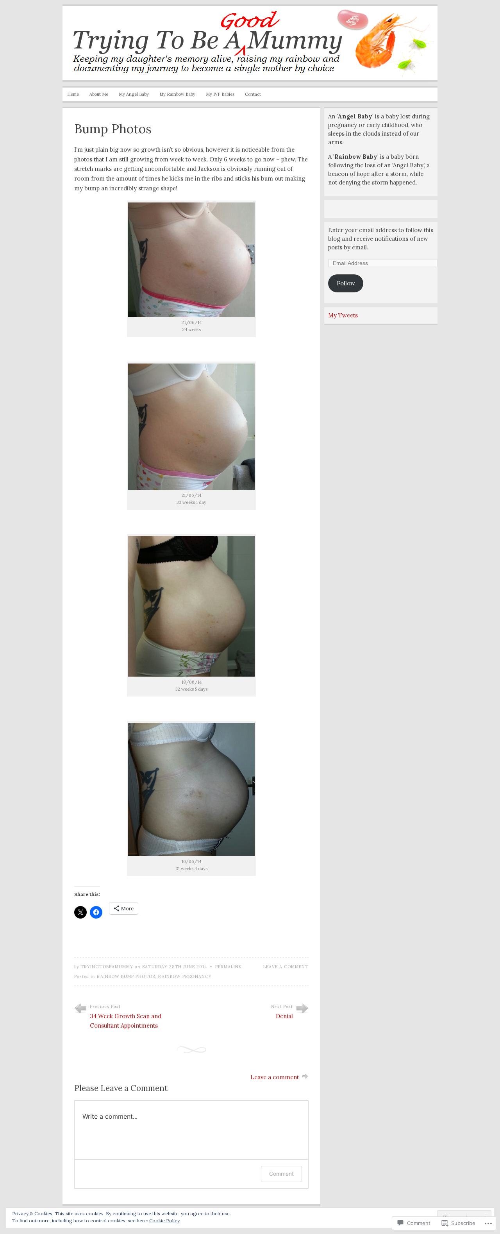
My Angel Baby (134, 94)
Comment (281, 1173)
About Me (98, 94)
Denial (284, 1016)
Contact (253, 94)
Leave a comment (286, 966)
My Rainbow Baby (177, 94)
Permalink (228, 966)
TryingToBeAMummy (106, 966)
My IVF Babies (220, 94)
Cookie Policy (164, 1220)
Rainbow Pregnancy (185, 976)
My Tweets (343, 315)
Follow (346, 283)
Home (73, 94)
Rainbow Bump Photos (126, 976)
